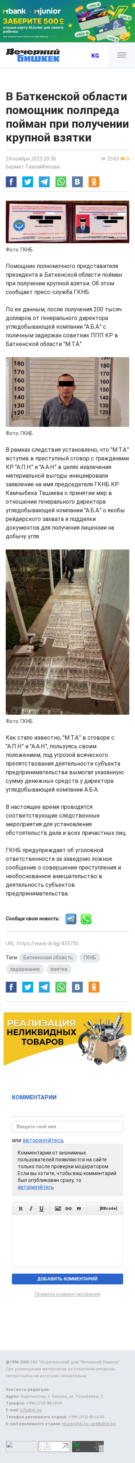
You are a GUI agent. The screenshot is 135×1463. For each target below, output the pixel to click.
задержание (25, 969)
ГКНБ (90, 957)
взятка (59, 969)
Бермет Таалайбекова (33, 167)
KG (95, 55)
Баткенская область (48, 957)
